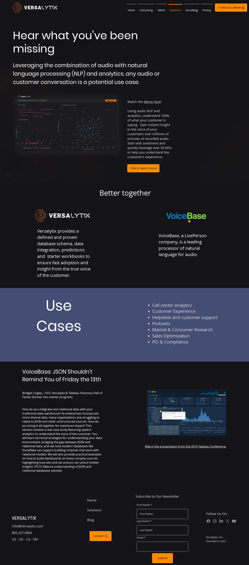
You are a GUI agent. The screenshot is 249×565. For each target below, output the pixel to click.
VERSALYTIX (24, 518)
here (157, 102)
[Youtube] (234, 521)
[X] (227, 521)
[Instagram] (215, 521)
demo (149, 102)
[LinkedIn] (221, 521)
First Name (143, 505)
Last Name (143, 521)
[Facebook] (208, 521)
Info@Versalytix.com (27, 526)
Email (140, 537)
